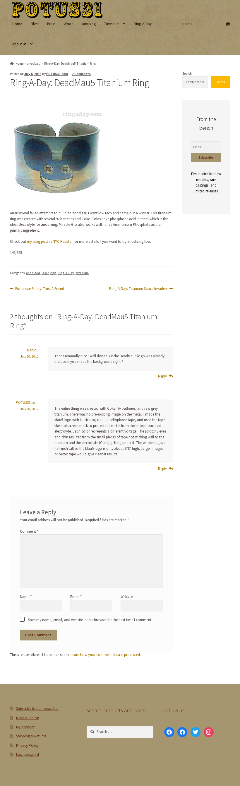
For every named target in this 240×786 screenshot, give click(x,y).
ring (53, 273)
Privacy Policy (27, 745)
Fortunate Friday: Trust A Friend (39, 289)
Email (76, 596)
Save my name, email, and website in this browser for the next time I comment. (90, 619)
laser (45, 273)
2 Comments (81, 74)
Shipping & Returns (31, 736)
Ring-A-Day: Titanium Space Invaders (138, 289)
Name (26, 596)
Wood (68, 23)
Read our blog (27, 717)
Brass (51, 23)
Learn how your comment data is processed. (106, 654)
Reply (162, 376)
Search (187, 73)
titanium (82, 273)
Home (17, 23)
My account (25, 727)
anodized (33, 63)
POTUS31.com (57, 74)
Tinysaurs (111, 23)
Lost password (27, 754)
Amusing (89, 23)
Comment (29, 531)
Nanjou (33, 350)
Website (127, 596)
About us (19, 44)
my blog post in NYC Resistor (50, 241)
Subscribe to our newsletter (37, 708)
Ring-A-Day (143, 23)
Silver (34, 23)
